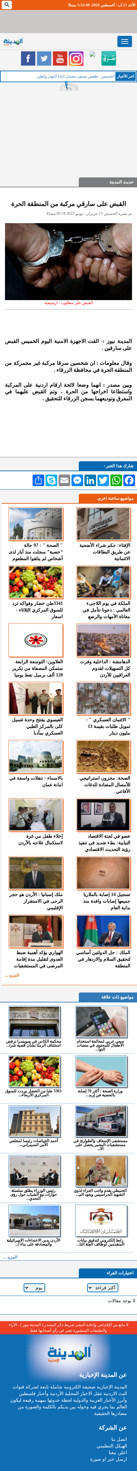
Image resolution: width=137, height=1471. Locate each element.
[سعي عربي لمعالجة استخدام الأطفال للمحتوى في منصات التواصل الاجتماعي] (101, 1022)
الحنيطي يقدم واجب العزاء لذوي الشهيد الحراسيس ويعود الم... (100, 1192)
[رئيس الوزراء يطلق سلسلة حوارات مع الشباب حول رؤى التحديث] (34, 1171)
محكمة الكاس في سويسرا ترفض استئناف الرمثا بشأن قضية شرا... (33, 1043)
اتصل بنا (119, 1439)
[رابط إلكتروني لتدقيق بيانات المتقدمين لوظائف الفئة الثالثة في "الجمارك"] (101, 1221)
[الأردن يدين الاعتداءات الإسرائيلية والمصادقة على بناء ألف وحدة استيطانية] (34, 1221)
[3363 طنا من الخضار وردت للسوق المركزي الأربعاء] (34, 1071)
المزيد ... (12, 975)
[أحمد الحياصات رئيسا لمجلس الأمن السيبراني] (34, 1121)
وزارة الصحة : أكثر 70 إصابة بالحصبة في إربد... (100, 1093)
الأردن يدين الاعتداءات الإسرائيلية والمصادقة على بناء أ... (33, 1242)
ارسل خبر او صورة (108, 1459)
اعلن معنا (118, 1452)
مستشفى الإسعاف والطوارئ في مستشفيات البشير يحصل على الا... (100, 1144)
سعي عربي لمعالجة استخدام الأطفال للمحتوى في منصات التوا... (100, 1045)
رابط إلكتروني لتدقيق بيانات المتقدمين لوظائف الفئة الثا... (100, 1242)
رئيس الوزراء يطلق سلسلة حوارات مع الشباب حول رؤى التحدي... (33, 1194)
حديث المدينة (121, 181)
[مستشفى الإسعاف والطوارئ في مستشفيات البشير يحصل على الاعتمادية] (101, 1121)
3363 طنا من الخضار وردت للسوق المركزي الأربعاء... (33, 1093)
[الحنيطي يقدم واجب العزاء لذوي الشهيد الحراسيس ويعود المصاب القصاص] (101, 1171)
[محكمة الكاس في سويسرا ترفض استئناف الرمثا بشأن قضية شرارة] (34, 1022)
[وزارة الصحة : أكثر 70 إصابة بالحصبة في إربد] (101, 1071)
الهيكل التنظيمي (111, 1445)
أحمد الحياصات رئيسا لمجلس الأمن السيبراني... (33, 1142)
